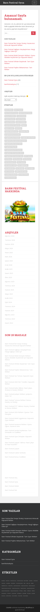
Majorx (24, 125)
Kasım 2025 (9, 273)
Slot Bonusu (27, 159)
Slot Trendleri (30, 168)
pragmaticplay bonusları (12, 134)
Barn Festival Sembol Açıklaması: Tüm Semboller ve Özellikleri (18, 431)
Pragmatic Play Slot (11, 147)
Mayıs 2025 (9, 294)
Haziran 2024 (9, 311)
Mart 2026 (8, 257)
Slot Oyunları (21, 162)
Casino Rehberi (9, 122)
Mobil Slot (18, 128)
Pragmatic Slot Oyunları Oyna (14, 156)
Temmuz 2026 (10, 240)
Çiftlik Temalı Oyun (21, 171)
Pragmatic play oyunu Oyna (13, 144)
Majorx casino (9, 128)
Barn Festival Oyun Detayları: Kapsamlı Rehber (18, 437)
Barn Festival (18, 110)
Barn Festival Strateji (25, 113)
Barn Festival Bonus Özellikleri (15, 457)
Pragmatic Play (23, 131)
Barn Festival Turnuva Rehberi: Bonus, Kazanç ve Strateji (18, 401)
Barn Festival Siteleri (12, 486)
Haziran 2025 (9, 290)
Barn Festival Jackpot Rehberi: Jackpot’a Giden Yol (18, 395)
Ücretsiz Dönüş (23, 174)
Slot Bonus (8, 159)
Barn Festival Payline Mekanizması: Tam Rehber (18, 68)
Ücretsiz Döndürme (11, 174)
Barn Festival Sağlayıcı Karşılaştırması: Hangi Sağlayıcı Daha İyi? (19, 50)
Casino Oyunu (21, 119)
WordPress (29, 607)
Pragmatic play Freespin (12, 137)
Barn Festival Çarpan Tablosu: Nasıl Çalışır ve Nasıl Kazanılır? (19, 443)
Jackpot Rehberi (21, 122)
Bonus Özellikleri (10, 116)
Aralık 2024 (8, 298)
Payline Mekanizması (11, 131)
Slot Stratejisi (20, 168)
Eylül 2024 (8, 302)
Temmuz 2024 (10, 306)
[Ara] (33, 33)
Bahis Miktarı (9, 110)
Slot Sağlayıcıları (23, 165)
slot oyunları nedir (10, 165)
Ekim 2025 (8, 277)
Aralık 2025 (8, 269)
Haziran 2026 (9, 244)
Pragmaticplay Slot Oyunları (13, 150)
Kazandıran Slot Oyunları (12, 125)
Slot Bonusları (17, 159)
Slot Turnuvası (9, 171)
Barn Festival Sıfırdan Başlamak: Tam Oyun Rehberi (19, 62)
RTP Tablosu (28, 156)
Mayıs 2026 (9, 248)
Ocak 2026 (8, 265)
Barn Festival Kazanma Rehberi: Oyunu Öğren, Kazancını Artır (18, 425)
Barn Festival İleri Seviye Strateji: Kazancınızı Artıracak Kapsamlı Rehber (19, 44)
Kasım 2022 (9, 323)
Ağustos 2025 (9, 282)
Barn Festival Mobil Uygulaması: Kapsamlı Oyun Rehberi (19, 419)
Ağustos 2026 (9, 236)
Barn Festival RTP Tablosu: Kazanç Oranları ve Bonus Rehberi (20, 407)
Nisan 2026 (9, 253)
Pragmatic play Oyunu (28, 137)
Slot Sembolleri (9, 168)
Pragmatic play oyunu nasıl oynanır (15, 141)
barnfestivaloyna (10, 84)
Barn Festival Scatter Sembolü (15, 453)
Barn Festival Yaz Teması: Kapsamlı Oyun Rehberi (19, 377)
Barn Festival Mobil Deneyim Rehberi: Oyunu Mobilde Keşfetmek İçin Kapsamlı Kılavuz (19, 56)
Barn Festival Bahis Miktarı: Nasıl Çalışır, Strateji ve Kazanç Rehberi (18, 389)
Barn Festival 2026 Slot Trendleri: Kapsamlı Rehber (19, 383)
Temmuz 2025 (10, 286)
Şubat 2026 (9, 261)
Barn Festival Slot (11, 490)
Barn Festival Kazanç (11, 113)
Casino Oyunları (10, 119)
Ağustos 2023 (9, 315)
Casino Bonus (21, 116)
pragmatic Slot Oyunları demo (14, 153)
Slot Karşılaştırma (10, 162)
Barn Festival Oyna (13, 2)
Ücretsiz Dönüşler (10, 178)
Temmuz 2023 (10, 319)
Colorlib (8, 607)
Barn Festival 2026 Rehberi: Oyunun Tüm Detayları (19, 413)
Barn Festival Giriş (11, 478)
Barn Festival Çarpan (12, 449)
